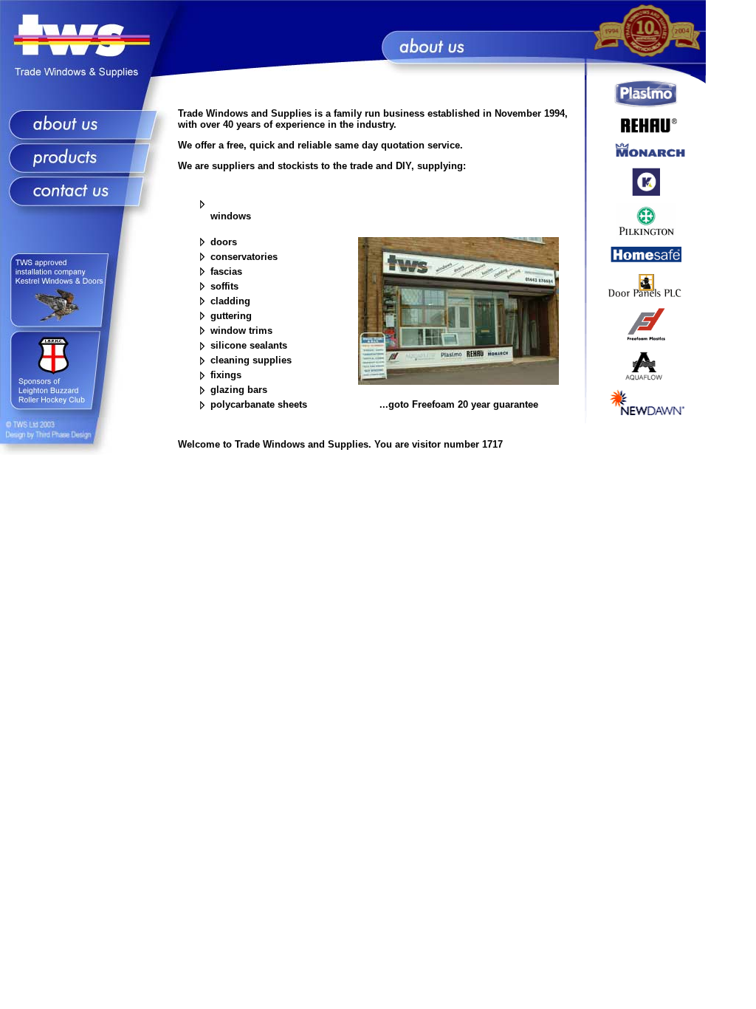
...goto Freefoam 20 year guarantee (458, 404)
